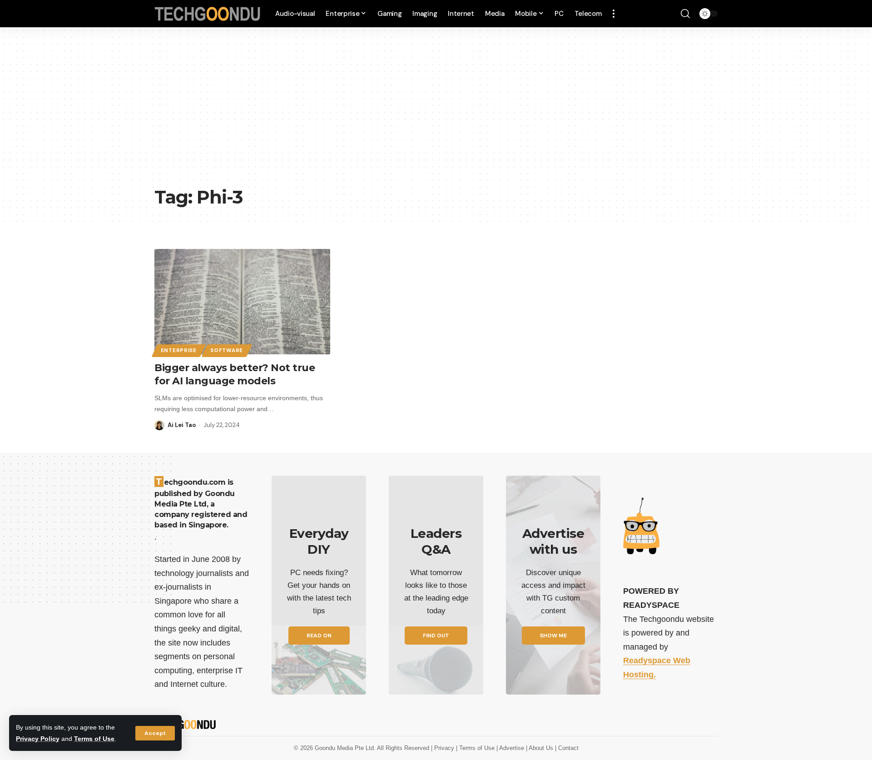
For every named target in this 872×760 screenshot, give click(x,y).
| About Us (540, 748)
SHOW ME (553, 635)
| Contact (567, 748)
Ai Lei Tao (182, 425)
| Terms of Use (476, 748)
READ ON (319, 635)
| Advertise (511, 748)
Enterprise (179, 350)
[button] (155, 733)
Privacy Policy (37, 738)
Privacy (445, 748)
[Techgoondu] (207, 13)
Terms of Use (94, 738)
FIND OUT (436, 635)
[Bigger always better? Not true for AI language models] (242, 301)
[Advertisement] (436, 113)
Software (226, 350)
